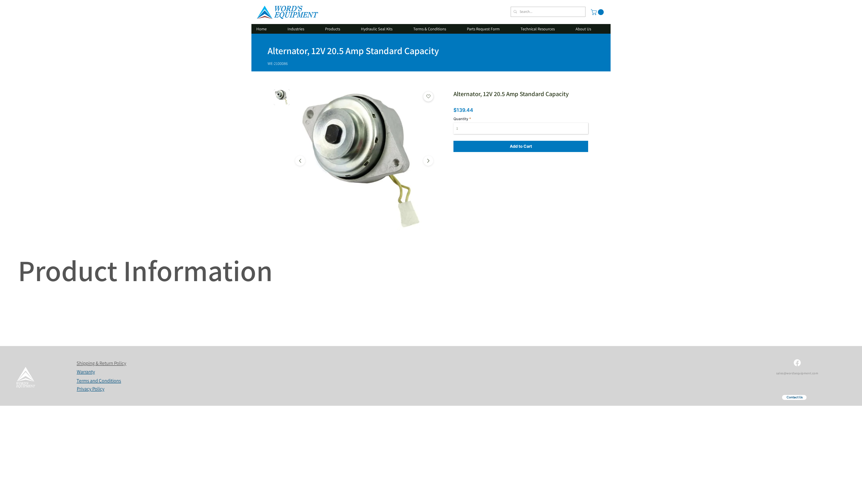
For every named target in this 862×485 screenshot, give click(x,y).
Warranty (86, 371)
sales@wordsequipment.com (797, 373)
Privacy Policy (90, 389)
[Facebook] (797, 362)
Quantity (460, 119)
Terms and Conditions (99, 380)
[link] (598, 12)
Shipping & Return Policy (101, 363)
